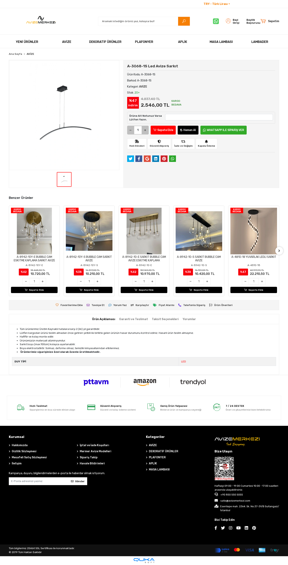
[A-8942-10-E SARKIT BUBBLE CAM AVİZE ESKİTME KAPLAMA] (144, 231)
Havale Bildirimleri (92, 463)
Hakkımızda (20, 445)
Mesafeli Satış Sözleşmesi (29, 457)
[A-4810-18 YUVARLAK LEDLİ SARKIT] (253, 231)
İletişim (238, 4)
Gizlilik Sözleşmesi (24, 451)
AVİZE (153, 445)
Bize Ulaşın (223, 451)
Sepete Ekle (165, 130)
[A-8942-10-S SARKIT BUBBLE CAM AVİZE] (199, 231)
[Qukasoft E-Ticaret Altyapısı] (144, 560)
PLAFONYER (157, 457)
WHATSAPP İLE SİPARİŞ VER (225, 130)
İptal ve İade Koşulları (94, 445)
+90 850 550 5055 (231, 494)
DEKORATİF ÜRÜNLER (163, 451)
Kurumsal (16, 437)
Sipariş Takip (89, 457)
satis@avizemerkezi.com (235, 500)
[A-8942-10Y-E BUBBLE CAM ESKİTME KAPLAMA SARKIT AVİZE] (34, 231)
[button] (269, 21)
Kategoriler (155, 437)
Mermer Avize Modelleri (95, 451)
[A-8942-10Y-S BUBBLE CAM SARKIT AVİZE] (89, 231)
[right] (279, 250)
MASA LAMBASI (159, 469)
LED (183, 361)
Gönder (80, 481)
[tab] (103, 319)
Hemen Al (189, 130)
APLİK (153, 463)
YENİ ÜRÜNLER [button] (27, 42)
